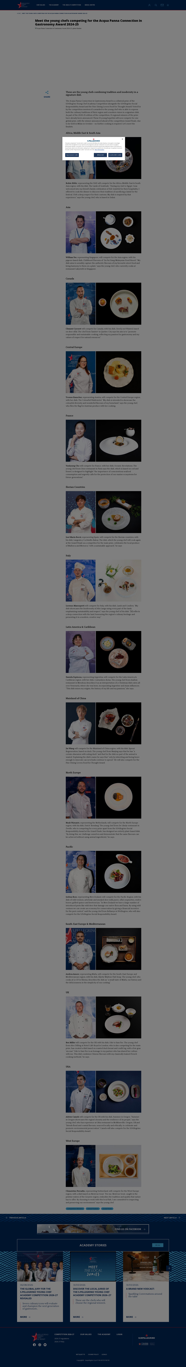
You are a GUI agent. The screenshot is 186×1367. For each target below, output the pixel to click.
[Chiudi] (122, 139)
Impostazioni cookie (72, 155)
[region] (93, 148)
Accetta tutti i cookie (115, 155)
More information (99, 149)
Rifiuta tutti (100, 155)
